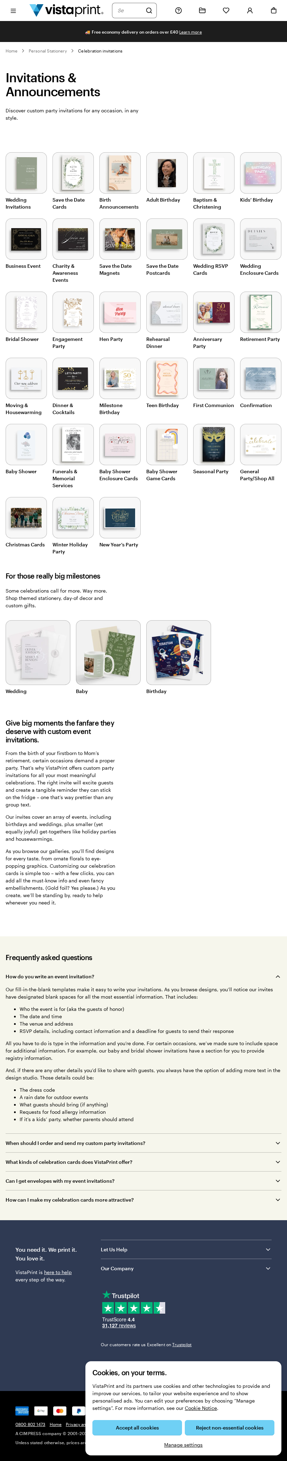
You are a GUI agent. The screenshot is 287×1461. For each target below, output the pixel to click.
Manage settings (183, 1445)
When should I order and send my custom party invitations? (75, 1143)
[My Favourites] (226, 10)
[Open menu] (13, 10)
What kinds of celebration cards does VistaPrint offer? (69, 1162)
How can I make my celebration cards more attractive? (70, 1200)
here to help (58, 1272)
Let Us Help (114, 1249)
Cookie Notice (201, 1408)
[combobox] (130, 10)
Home (12, 50)
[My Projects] (202, 10)
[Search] (149, 10)
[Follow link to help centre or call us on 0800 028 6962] (178, 10)
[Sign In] (250, 10)
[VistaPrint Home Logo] (66, 10)
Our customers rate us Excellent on (146, 1344)
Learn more (190, 31)
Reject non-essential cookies (230, 1428)
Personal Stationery (48, 50)
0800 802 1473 (30, 1424)
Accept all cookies (137, 1428)
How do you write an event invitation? (50, 976)
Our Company (117, 1268)
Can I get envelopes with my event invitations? (60, 1181)
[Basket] (273, 10)
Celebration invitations (100, 50)
